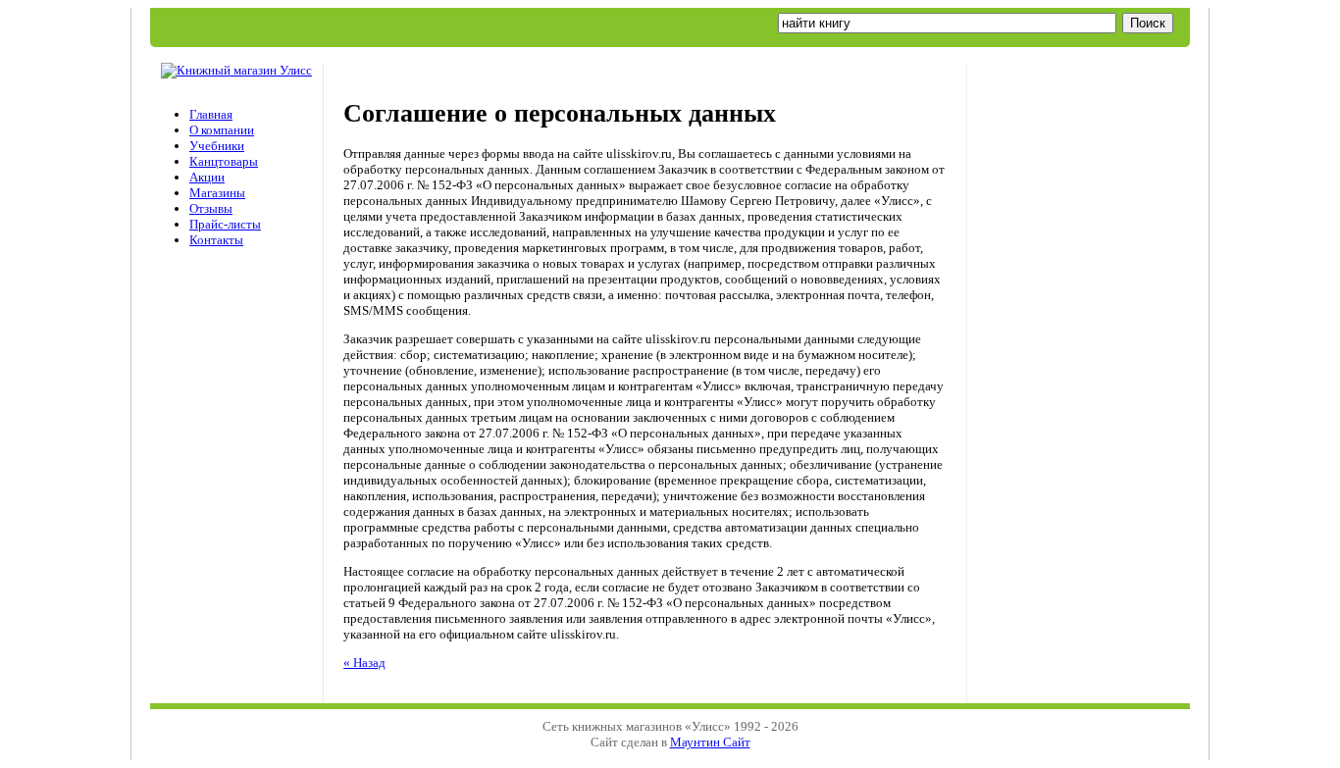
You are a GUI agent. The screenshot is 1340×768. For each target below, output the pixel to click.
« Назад (364, 662)
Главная (210, 114)
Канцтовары (223, 161)
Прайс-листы (225, 224)
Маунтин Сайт (710, 742)
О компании (221, 130)
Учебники (216, 145)
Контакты (216, 239)
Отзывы (210, 208)
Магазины (217, 192)
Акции (207, 177)
